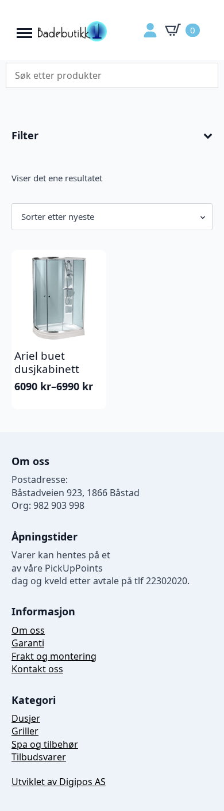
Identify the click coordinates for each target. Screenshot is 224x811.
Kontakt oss (37, 668)
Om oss (28, 630)
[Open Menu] (24, 30)
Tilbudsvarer (38, 757)
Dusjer (25, 718)
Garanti (27, 643)
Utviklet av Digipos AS (58, 781)
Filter (24, 136)
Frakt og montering (53, 656)
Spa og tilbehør (44, 744)
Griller (24, 731)
